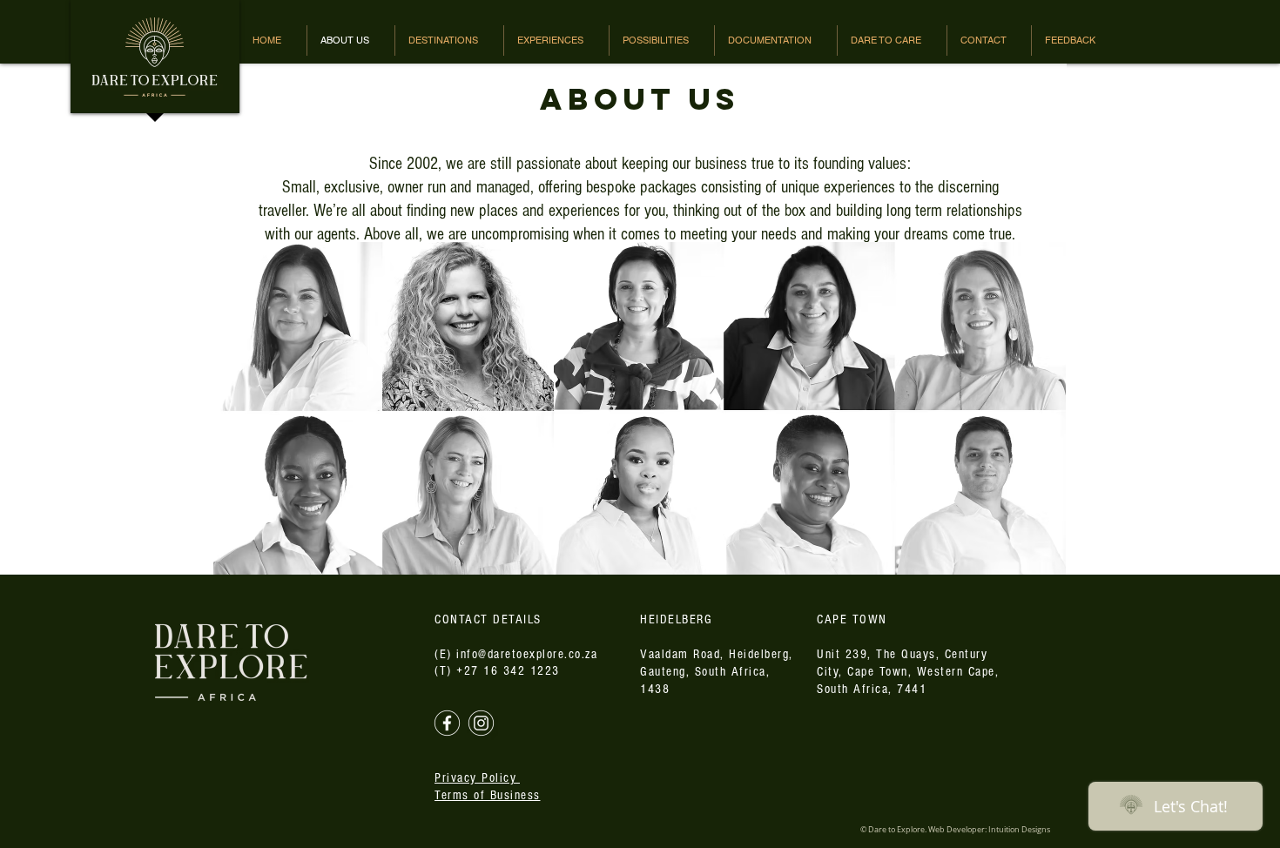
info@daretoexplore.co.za (526, 654)
